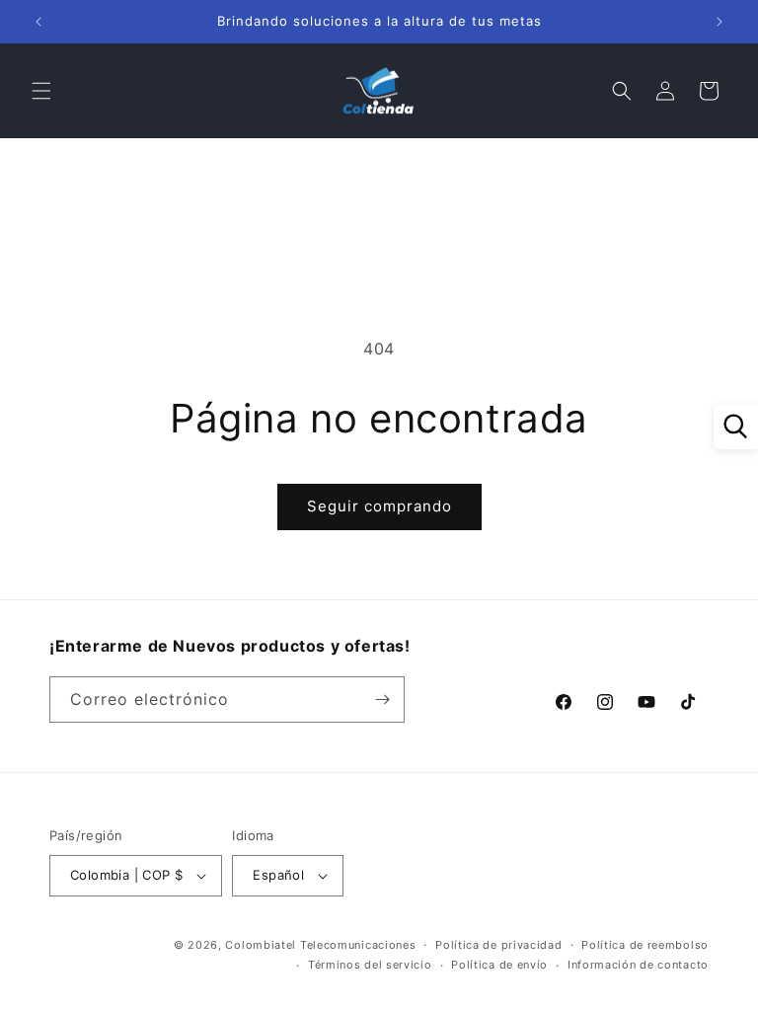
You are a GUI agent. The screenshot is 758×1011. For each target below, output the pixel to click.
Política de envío (499, 965)
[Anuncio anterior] (38, 21)
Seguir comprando (379, 506)
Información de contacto (638, 965)
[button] (41, 91)
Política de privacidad (498, 945)
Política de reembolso (645, 945)
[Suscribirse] (382, 699)
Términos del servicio (370, 965)
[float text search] (736, 427)
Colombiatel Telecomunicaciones (320, 945)
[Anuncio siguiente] (719, 21)
